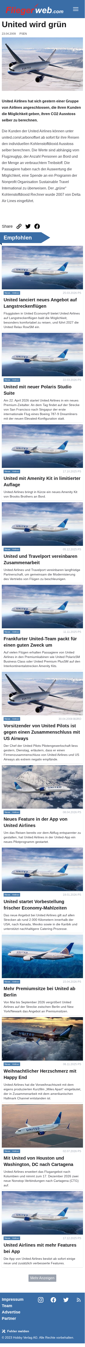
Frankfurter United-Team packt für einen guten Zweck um (38, 590)
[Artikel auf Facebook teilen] (37, 226)
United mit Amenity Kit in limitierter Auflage (36, 427)
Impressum (13, 1299)
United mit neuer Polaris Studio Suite (31, 335)
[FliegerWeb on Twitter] (66, 1309)
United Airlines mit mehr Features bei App (35, 1194)
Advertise (11, 1312)
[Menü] (75, 9)
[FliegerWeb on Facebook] (53, 1309)
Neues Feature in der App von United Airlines (38, 768)
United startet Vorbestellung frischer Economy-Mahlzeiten (39, 853)
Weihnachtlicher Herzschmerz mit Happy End (38, 1020)
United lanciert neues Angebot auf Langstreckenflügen (29, 251)
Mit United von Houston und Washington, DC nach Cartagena (42, 1109)
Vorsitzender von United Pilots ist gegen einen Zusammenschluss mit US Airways (39, 677)
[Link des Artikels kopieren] (19, 226)
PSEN (23, 33)
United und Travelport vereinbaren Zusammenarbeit (29, 507)
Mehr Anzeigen (42, 1278)
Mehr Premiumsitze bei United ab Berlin (34, 937)
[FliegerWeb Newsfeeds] (78, 1299)
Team (7, 1305)
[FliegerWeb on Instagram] (40, 1309)
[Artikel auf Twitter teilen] (28, 226)
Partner (9, 1318)
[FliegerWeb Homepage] (34, 9)
